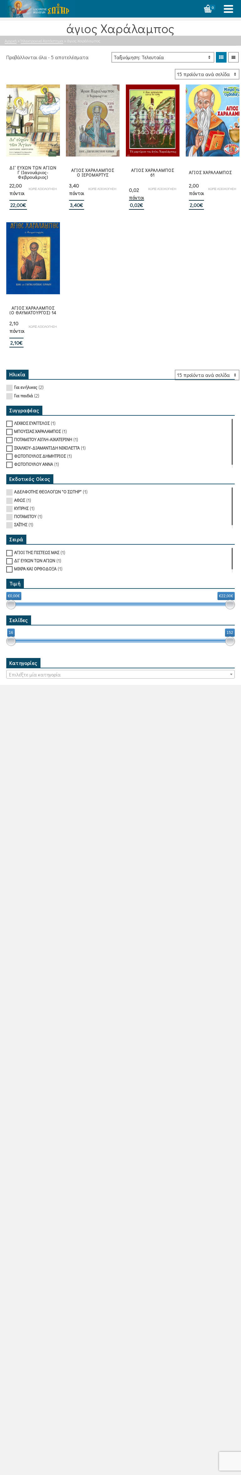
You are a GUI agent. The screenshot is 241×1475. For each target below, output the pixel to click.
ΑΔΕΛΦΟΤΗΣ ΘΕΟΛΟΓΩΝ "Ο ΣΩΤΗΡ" (48, 492)
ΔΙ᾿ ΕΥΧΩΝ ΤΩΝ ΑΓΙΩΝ (34, 560)
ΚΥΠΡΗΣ (21, 508)
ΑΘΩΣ (19, 500)
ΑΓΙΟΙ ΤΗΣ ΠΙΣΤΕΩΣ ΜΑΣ (36, 552)
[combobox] (120, 674)
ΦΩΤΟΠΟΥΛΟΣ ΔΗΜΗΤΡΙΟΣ (40, 456)
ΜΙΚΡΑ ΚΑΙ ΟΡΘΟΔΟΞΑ (35, 569)
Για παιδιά (23, 395)
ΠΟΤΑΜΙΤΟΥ (25, 516)
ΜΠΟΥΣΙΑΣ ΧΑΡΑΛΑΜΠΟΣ (37, 431)
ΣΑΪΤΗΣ (20, 524)
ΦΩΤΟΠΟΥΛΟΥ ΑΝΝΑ (33, 464)
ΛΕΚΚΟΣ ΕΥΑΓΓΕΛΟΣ (32, 423)
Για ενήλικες (25, 387)
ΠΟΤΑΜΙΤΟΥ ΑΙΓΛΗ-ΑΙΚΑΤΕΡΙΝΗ (43, 439)
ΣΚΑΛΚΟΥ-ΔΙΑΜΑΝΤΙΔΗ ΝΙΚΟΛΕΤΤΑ (47, 448)
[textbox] (120, 674)
